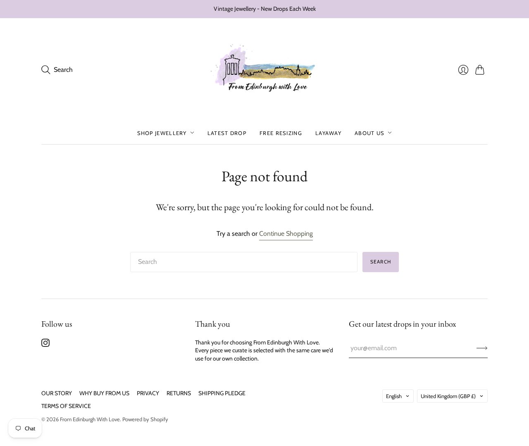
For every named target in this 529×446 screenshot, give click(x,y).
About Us (369, 132)
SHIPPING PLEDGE (221, 393)
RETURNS (179, 393)
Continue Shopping (286, 233)
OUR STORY (56, 393)
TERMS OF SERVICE (66, 406)
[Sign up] (482, 348)
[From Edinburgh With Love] (264, 70)
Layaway (328, 132)
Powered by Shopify (145, 419)
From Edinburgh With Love (90, 419)
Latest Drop (226, 132)
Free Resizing (281, 132)
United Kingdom (448, 396)
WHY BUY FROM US (104, 393)
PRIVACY (148, 393)
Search (380, 262)
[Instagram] (45, 345)
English (394, 396)
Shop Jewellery (162, 132)
